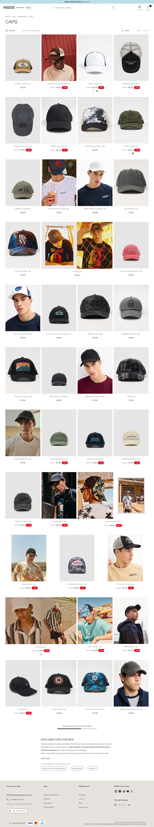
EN (129, 805)
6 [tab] (50, 36)
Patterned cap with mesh (95, 146)
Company (82, 795)
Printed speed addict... (131, 84)
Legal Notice (134, 824)
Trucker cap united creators (59, 84)
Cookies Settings (109, 824)
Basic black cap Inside (59, 396)
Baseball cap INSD (22, 209)
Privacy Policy (88, 824)
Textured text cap (59, 521)
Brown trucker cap (22, 84)
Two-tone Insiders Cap (23, 334)
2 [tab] (9, 36)
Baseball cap (41, 647)
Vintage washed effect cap (131, 271)
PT (124, 805)
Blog (80, 803)
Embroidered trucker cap (59, 209)
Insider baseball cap (23, 521)
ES (120, 805)
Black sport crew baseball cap (59, 334)
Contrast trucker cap (125, 584)
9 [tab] (125, 599)
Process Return (49, 807)
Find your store (19, 811)
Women (20, 8)
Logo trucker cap (59, 709)
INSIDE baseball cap (59, 146)
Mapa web (142, 824)
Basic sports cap (29, 584)
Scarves (92, 768)
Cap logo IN (23, 709)
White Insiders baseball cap (95, 209)
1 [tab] (7, 36)
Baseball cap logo (95, 334)
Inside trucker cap (95, 84)
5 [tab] (48, 36)
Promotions (48, 803)
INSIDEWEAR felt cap (23, 459)
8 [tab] (88, 349)
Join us (81, 799)
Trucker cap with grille (23, 396)
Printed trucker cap (23, 271)
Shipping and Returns (51, 795)
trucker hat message (95, 459)
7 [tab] (87, 161)
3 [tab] (10, 36)
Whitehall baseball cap (131, 459)
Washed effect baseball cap (131, 709)
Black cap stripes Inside (95, 396)
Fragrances (77, 768)
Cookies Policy (98, 824)
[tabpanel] (23, 57)
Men (28, 8)
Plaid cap (131, 396)
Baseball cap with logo (131, 334)
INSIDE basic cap (131, 647)
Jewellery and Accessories (54, 768)
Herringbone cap (131, 209)
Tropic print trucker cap (95, 709)
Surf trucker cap (113, 522)
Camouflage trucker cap (77, 584)
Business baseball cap (59, 459)
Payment (47, 799)
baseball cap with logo (23, 146)
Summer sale (83, 807)
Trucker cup (77, 271)
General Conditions (122, 824)
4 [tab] (11, 36)
